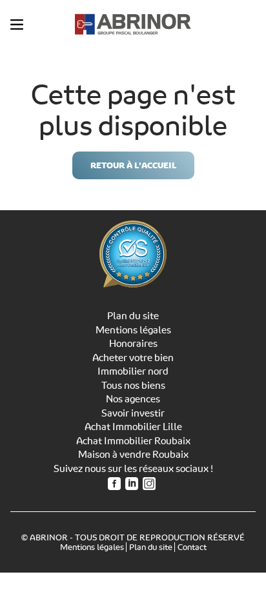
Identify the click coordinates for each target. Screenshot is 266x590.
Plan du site (133, 316)
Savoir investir (133, 413)
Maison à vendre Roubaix (133, 454)
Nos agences (133, 399)
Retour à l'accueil (133, 165)
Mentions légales (133, 330)
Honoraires (133, 343)
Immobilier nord (133, 371)
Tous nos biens (133, 385)
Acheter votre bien (133, 358)
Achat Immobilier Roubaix (133, 441)
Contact (192, 547)
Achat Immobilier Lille (133, 427)
